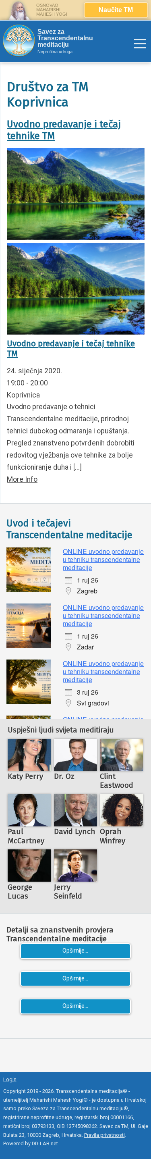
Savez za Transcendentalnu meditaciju (65, 38)
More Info (22, 479)
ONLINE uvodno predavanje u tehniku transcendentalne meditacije (103, 559)
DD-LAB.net (45, 1143)
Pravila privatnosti (104, 1135)
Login (10, 1079)
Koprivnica (23, 395)
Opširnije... (75, 950)
